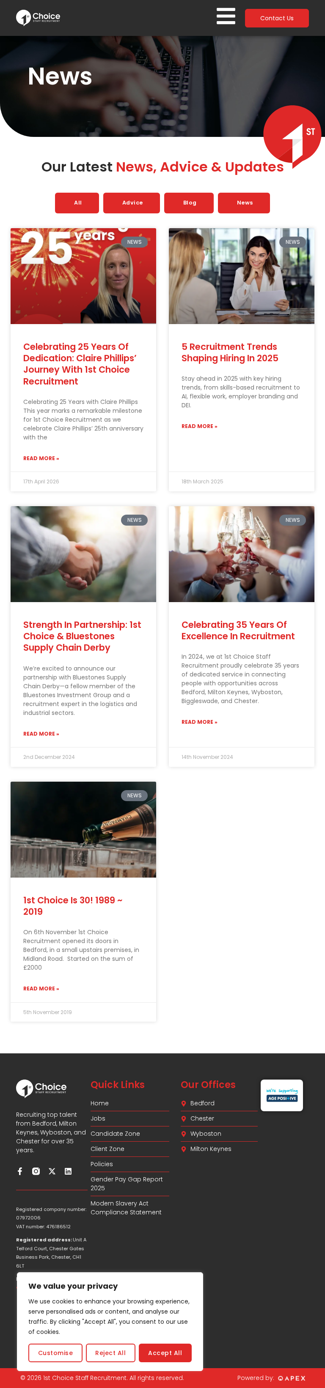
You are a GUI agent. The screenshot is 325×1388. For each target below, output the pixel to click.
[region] (110, 1321)
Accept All (165, 1353)
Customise (55, 1353)
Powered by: (255, 1378)
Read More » (41, 458)
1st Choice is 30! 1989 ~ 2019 (72, 906)
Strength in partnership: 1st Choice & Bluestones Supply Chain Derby (82, 636)
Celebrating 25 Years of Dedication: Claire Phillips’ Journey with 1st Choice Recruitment (80, 364)
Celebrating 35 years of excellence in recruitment (238, 630)
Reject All (110, 1353)
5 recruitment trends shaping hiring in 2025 (230, 352)
